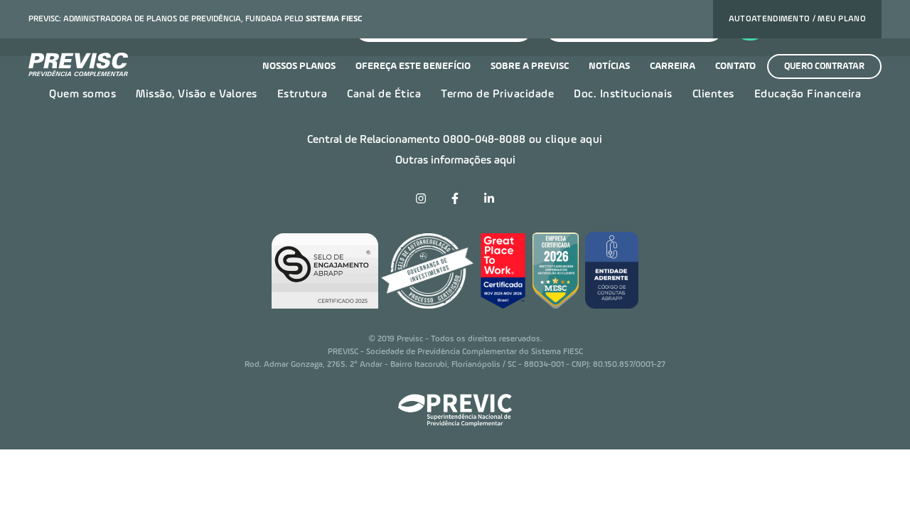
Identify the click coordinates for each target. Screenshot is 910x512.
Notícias (609, 66)
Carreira (672, 66)
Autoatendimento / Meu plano (797, 19)
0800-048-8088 (484, 140)
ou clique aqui (566, 140)
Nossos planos (299, 66)
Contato (735, 66)
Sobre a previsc (530, 66)
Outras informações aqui (455, 160)
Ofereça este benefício (413, 66)
